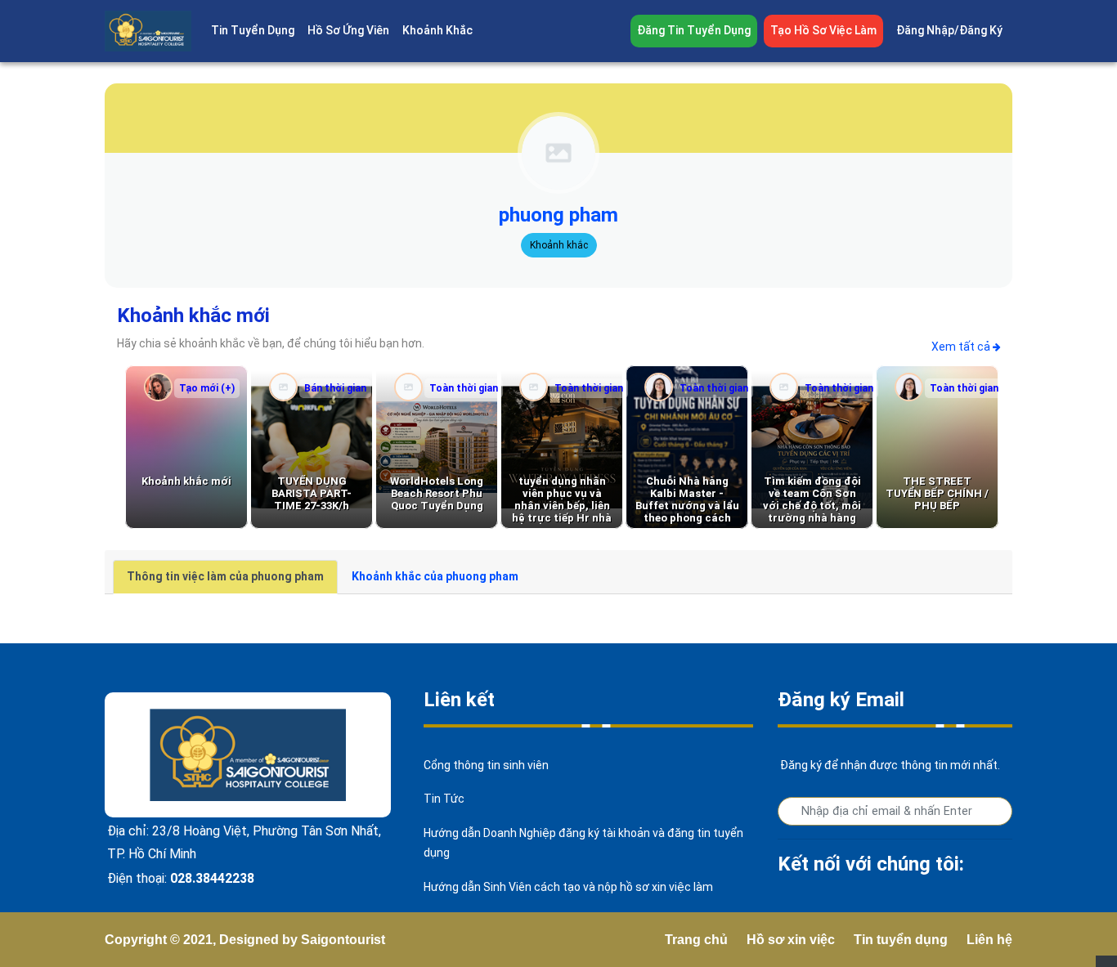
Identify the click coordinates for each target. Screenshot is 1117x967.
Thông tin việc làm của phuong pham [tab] (225, 576)
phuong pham (558, 215)
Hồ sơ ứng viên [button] (348, 30)
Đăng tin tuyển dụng (694, 30)
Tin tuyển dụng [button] (252, 30)
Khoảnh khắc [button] (437, 30)
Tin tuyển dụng (901, 940)
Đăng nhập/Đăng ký (949, 30)
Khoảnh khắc (559, 245)
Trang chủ (696, 940)
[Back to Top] (1106, 961)
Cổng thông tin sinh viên (486, 765)
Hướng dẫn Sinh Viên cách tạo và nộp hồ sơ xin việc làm (568, 886)
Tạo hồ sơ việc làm (823, 30)
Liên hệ (989, 940)
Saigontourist (343, 940)
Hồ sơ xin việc (791, 940)
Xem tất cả (962, 346)
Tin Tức (444, 798)
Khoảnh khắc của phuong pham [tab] (435, 576)
